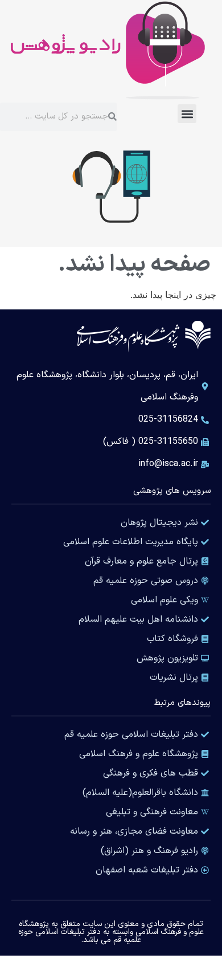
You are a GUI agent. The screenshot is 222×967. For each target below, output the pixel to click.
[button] (187, 113)
